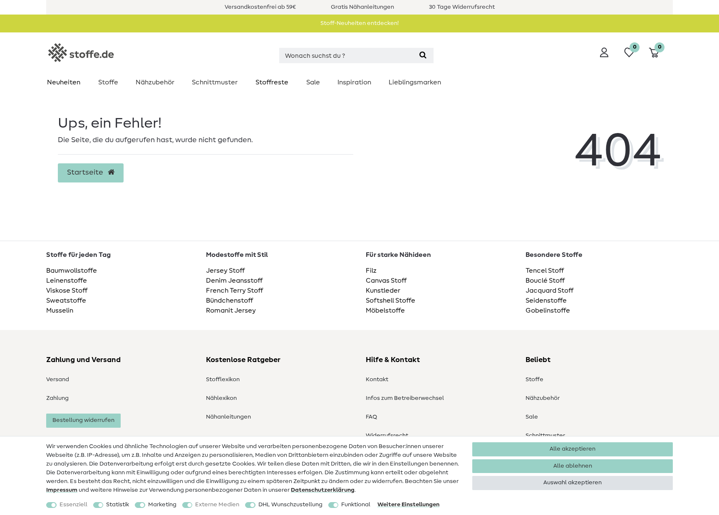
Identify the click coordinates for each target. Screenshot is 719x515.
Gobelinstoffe (548, 310)
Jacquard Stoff (549, 290)
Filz (371, 270)
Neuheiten (63, 82)
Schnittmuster (215, 82)
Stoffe (108, 82)
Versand (57, 379)
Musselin (59, 310)
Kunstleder (383, 290)
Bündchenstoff (229, 300)
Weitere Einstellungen (408, 505)
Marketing (162, 505)
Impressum (61, 490)
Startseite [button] (86, 172)
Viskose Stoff (66, 290)
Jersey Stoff (225, 270)
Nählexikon (221, 398)
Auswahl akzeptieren (572, 482)
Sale (313, 82)
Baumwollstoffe (71, 270)
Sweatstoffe (66, 300)
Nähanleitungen (228, 417)
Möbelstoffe (385, 310)
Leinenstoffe (66, 280)
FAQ (371, 417)
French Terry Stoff (234, 290)
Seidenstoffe (546, 300)
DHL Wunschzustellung (290, 505)
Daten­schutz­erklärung (323, 490)
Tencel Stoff (545, 270)
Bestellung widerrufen (83, 420)
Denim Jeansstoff (234, 280)
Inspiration (354, 82)
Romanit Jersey (231, 310)
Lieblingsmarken (415, 82)
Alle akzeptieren (572, 449)
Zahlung (57, 398)
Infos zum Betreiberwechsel (405, 398)
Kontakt (377, 379)
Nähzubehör (155, 82)
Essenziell (73, 505)
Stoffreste (271, 82)
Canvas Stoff (386, 280)
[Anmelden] (604, 52)
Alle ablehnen (572, 466)
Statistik (117, 505)
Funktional (355, 505)
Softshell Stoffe (390, 300)
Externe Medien (217, 505)
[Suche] (423, 55)
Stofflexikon (223, 379)
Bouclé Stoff (545, 280)
